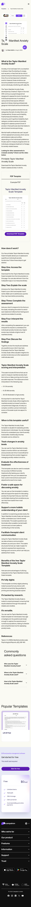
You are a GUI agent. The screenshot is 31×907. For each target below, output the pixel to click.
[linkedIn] (15, 896)
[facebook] (8, 896)
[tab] (15, 176)
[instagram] (12, 896)
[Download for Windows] (22, 870)
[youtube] (23, 896)
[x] (19, 896)
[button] (28, 4)
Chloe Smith (10, 50)
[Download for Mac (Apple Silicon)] (8, 870)
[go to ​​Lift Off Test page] (15, 720)
